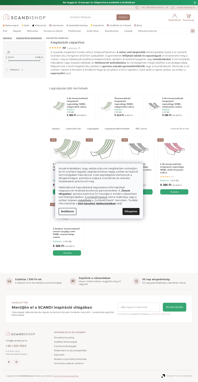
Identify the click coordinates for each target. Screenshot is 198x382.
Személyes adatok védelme (69, 363)
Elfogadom (131, 211)
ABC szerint (141, 128)
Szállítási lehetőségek (65, 342)
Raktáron (16, 69)
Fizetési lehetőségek (65, 346)
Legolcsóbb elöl (73, 128)
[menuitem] (5, 31)
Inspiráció (98, 25)
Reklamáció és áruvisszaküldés (70, 350)
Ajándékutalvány (78, 25)
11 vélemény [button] (72, 48)
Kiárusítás (40, 25)
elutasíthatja (84, 200)
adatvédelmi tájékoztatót (161, 314)
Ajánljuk (56, 128)
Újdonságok (12, 25)
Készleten (57, 25)
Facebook (9, 362)
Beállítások (67, 211)
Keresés (123, 17)
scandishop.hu (16, 362)
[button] (79, 48)
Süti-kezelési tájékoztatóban (97, 203)
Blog (139, 25)
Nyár (26, 25)
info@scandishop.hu (16, 340)
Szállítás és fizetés (120, 25)
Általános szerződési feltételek (70, 359)
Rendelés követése (64, 337)
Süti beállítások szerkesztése (66, 376)
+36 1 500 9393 (16, 346)
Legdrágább (93, 128)
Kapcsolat (59, 354)
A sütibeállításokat (96, 197)
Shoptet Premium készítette (179, 376)
